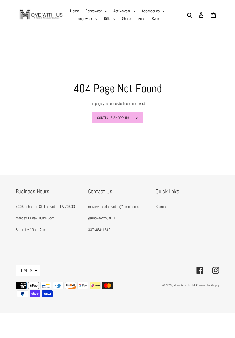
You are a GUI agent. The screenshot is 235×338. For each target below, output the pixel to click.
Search (161, 206)
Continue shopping (113, 117)
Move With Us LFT (184, 285)
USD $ (26, 271)
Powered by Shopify (207, 285)
